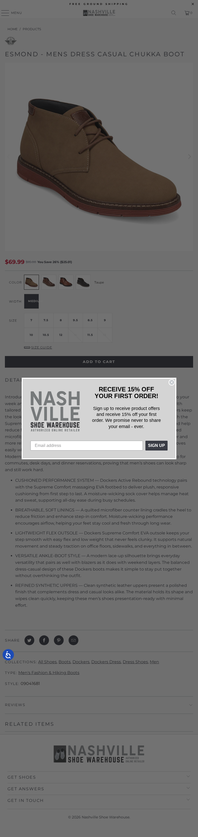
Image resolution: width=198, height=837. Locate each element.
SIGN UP (156, 445)
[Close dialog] (171, 382)
